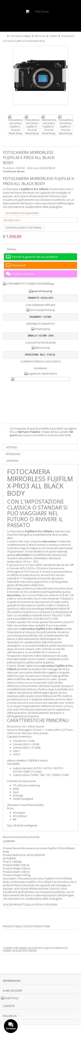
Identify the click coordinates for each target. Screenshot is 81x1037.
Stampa (11, 249)
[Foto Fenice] (40, 20)
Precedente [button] (15, 75)
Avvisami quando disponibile (23, 227)
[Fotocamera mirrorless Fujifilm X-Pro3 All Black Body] (15, 125)
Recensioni (13, 454)
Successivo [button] (65, 75)
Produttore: (9, 167)
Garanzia (12, 460)
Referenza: (33, 167)
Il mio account (12, 990)
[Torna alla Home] (4, 36)
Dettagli (11, 447)
